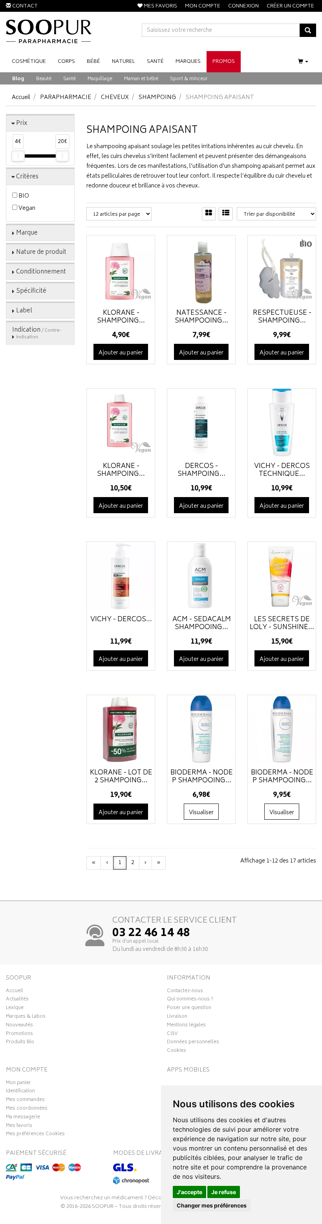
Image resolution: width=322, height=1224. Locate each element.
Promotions (19, 1034)
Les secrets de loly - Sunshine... (282, 623)
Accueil (21, 98)
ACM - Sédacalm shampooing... (201, 623)
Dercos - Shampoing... (201, 470)
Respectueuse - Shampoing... (282, 317)
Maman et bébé (141, 79)
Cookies (176, 1051)
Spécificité (31, 291)
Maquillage (100, 79)
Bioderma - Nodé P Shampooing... (201, 777)
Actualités (17, 1000)
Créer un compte (290, 6)
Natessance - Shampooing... (201, 317)
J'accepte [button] (189, 1192)
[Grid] (209, 213)
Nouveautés (19, 1025)
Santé (69, 79)
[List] (226, 213)
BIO (23, 196)
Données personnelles (193, 1042)
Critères (27, 177)
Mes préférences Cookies (35, 1134)
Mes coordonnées (27, 1109)
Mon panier (18, 1083)
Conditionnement (41, 272)
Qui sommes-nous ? (190, 1000)
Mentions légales (186, 1025)
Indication (36, 333)
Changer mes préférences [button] (212, 1205)
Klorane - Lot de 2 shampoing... (121, 777)
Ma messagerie (23, 1117)
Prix (21, 123)
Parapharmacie (65, 98)
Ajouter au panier (121, 353)
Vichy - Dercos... (121, 620)
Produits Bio (20, 1042)
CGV (172, 1034)
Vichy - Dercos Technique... (282, 470)
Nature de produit (41, 252)
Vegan (26, 208)
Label (24, 311)
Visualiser (201, 813)
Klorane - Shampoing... (121, 317)
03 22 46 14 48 (151, 933)
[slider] (18, 155)
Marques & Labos (26, 1017)
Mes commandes (25, 1100)
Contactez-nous (185, 991)
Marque (27, 233)
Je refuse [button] (223, 1192)
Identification (20, 1092)
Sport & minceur (189, 79)
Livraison (177, 1017)
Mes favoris (19, 1126)
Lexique (15, 1008)
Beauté (43, 79)
